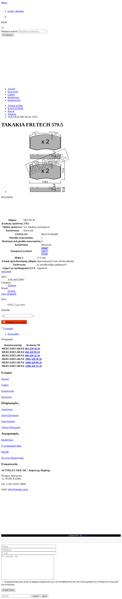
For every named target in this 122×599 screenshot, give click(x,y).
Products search (9, 31)
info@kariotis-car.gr (18, 489)
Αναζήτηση (8, 35)
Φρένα (11, 111)
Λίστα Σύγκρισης (10, 415)
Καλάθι (5, 452)
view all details (8, 294)
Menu (4, 2)
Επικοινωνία (14, 100)
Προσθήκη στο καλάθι (15, 322)
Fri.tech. (12, 291)
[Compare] (2, 28)
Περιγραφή (13, 334)
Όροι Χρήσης (8, 421)
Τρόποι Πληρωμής (10, 427)
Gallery (11, 94)
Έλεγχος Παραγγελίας (12, 458)
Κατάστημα (13, 97)
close (44, 596)
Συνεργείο (13, 91)
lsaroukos (86, 535)
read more (6, 271)
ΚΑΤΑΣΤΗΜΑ (16, 108)
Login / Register (16, 11)
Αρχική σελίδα (15, 105)
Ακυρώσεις (7, 409)
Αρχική (11, 88)
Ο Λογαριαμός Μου (11, 446)
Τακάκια (12, 114)
